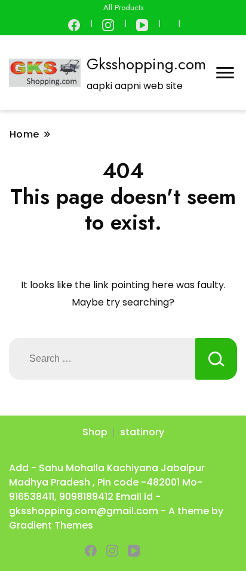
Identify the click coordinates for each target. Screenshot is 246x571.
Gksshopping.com (146, 64)
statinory (142, 432)
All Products (123, 7)
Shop (94, 432)
